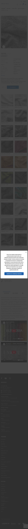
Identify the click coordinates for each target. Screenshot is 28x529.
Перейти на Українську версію (14, 273)
